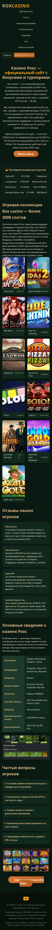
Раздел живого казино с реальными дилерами (19, 812)
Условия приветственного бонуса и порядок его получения (26, 785)
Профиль (7, 55)
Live (26, 41)
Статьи (26, 17)
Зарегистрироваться (24, 55)
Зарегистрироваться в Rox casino (29, 881)
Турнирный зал (26, 11)
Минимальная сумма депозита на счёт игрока (25, 825)
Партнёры (26, 35)
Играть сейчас (26, 153)
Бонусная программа (26, 23)
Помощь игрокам (26, 47)
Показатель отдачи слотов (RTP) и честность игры (25, 798)
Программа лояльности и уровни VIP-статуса (25, 838)
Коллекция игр (26, 29)
